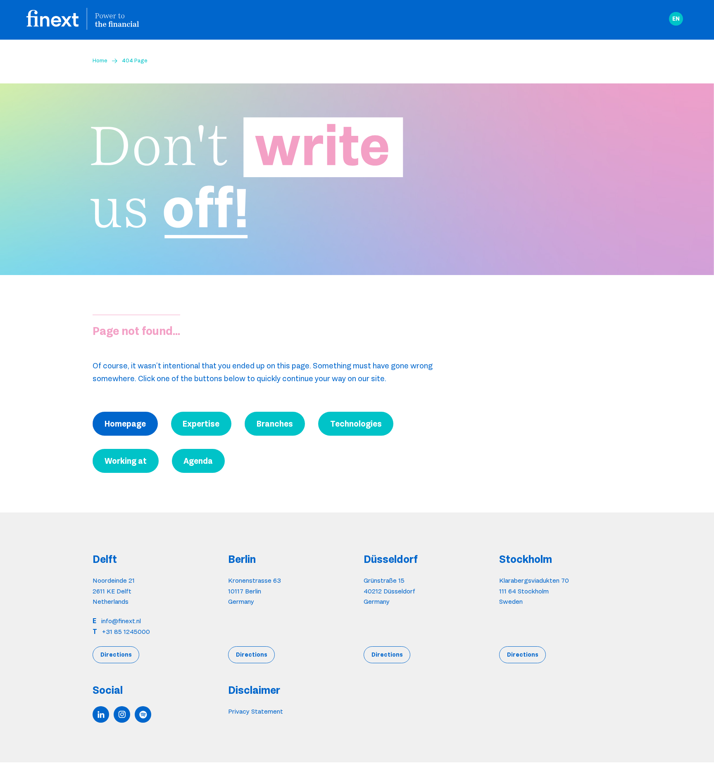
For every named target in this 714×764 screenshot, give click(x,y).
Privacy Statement (255, 711)
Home (100, 60)
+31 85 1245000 (126, 632)
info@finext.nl (121, 621)
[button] (676, 19)
